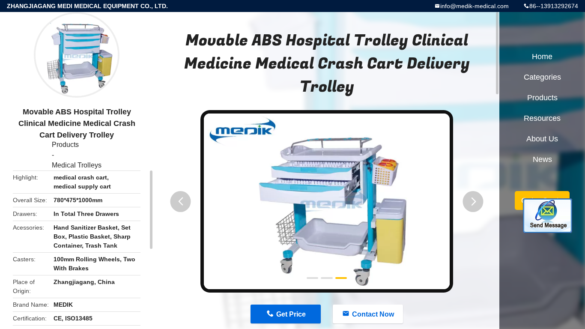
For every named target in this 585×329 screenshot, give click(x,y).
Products (65, 144)
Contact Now (373, 314)
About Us (542, 139)
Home (542, 56)
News (542, 159)
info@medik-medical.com (474, 6)
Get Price (291, 314)
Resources (542, 118)
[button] (180, 201)
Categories (542, 77)
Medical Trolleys (76, 165)
